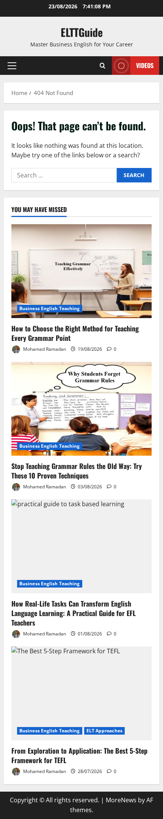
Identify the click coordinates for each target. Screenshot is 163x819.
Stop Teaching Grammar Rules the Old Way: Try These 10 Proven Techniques (76, 470)
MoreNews (121, 800)
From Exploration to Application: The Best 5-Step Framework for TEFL (79, 755)
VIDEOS (145, 65)
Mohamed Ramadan (44, 349)
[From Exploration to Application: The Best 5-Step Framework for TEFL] (81, 693)
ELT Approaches (104, 730)
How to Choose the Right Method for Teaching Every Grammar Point (75, 333)
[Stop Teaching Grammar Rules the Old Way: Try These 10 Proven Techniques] (81, 409)
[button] (12, 66)
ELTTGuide (82, 32)
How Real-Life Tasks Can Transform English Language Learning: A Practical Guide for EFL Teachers (73, 613)
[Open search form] (102, 65)
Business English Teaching (49, 308)
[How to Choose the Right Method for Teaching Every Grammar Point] (81, 271)
